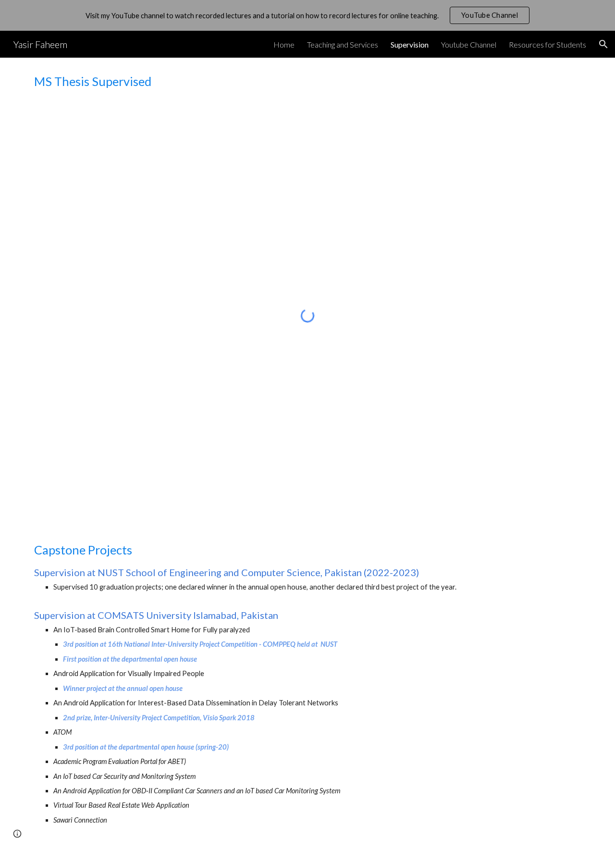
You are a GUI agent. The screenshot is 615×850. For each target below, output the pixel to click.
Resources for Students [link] (547, 44)
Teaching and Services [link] (342, 44)
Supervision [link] (410, 44)
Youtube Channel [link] (468, 44)
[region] (307, 15)
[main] (307, 81)
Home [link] (284, 44)
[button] (603, 44)
